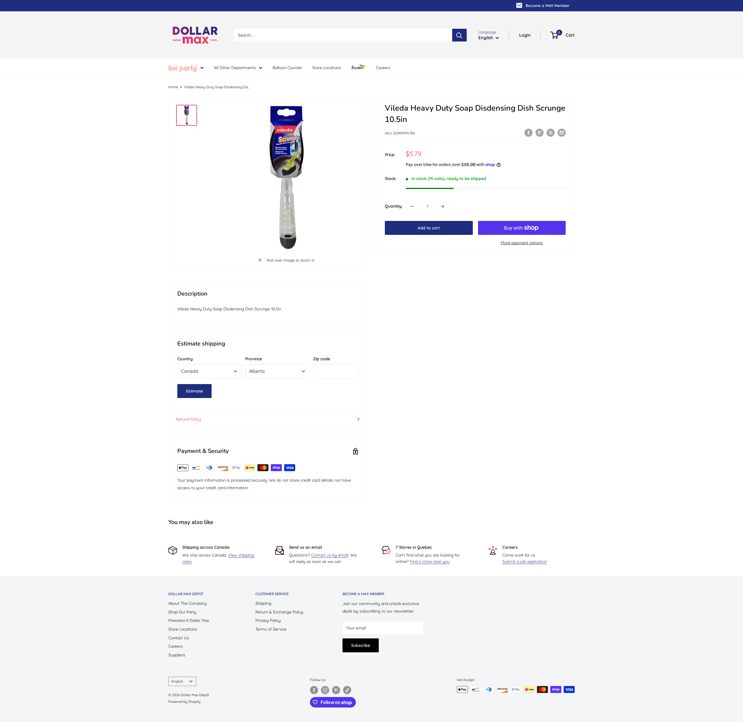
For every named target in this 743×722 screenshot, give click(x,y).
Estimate (194, 391)
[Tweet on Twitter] (551, 133)
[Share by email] (562, 133)
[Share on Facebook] (528, 133)
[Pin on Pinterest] (539, 133)
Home (173, 87)
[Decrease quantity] (412, 206)
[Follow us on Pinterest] (336, 690)
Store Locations (326, 67)
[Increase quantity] (443, 206)
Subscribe (360, 645)
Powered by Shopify (184, 701)
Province (253, 358)
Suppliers (176, 655)
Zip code (321, 358)
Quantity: (393, 206)
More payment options (522, 242)
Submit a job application (524, 561)
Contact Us (178, 637)
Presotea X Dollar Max (188, 620)
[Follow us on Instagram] (325, 690)
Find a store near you (430, 561)
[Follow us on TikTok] (347, 690)
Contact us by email (329, 555)
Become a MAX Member (547, 5)
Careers (383, 67)
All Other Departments (235, 67)
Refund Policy (188, 419)
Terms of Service (270, 629)
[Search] (459, 35)
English (177, 681)
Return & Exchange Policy (279, 612)
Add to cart (429, 228)
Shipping (263, 603)
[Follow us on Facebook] (314, 690)
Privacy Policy (268, 620)
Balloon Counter (287, 67)
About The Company (187, 603)
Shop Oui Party (182, 612)
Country (185, 358)
